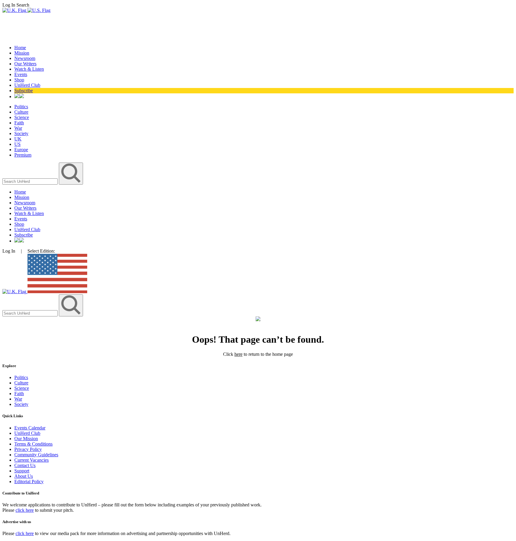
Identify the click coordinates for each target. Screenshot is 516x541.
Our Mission (26, 438)
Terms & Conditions (33, 443)
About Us (23, 476)
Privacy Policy (28, 449)
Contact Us (25, 465)
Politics (21, 106)
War (18, 128)
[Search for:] (30, 181)
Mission (21, 52)
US (17, 144)
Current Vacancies (31, 460)
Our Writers (25, 63)
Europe (21, 149)
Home (20, 47)
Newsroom (24, 58)
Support (21, 470)
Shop (19, 79)
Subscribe (23, 90)
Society (21, 133)
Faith (19, 122)
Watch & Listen (29, 69)
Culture (21, 112)
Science (21, 117)
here (238, 354)
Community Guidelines (36, 454)
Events (20, 74)
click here (25, 510)
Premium (22, 154)
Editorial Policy (29, 481)
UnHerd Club (27, 85)
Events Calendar (29, 427)
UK (18, 138)
